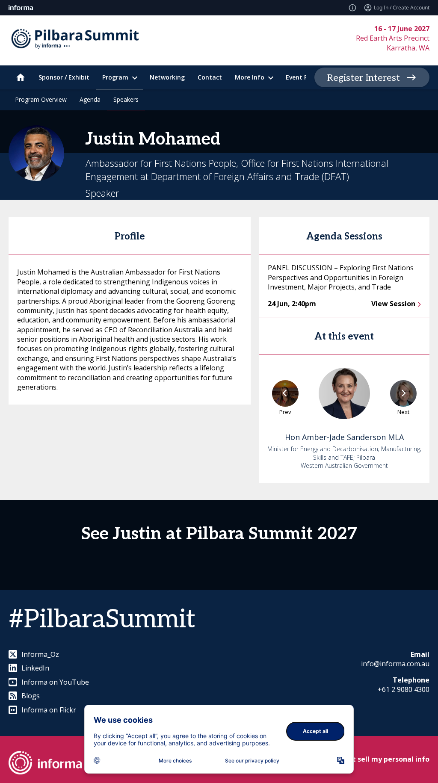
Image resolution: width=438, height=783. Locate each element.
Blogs (30, 695)
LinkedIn (35, 668)
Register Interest (363, 77)
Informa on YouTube (55, 682)
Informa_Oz (40, 654)
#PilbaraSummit (102, 619)
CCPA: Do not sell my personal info (370, 759)
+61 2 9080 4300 (403, 689)
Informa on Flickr (48, 710)
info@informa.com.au (395, 663)
